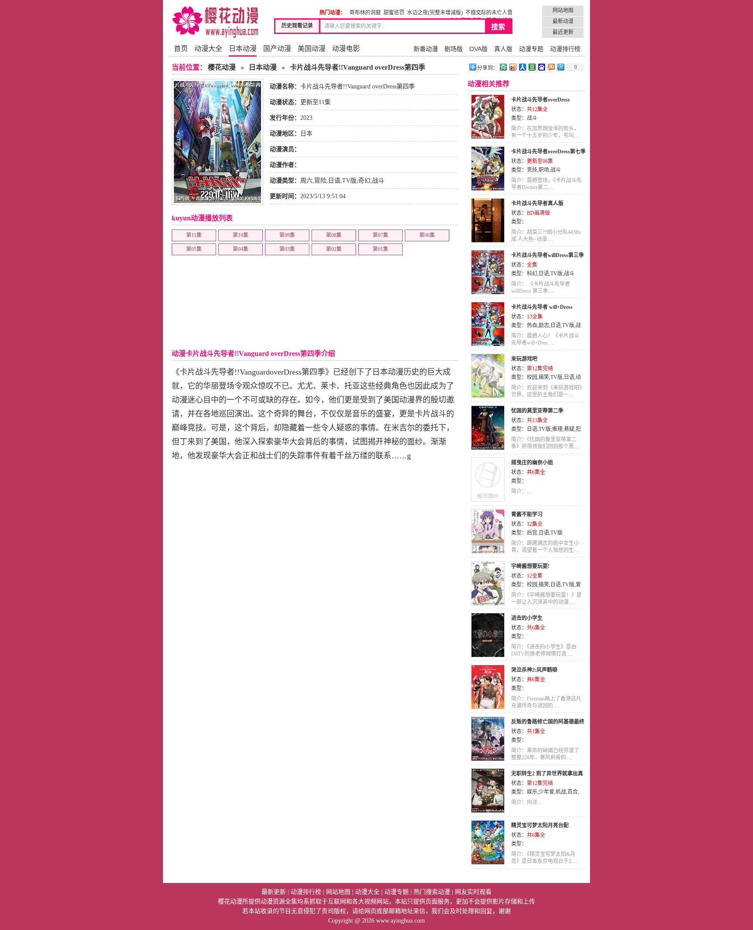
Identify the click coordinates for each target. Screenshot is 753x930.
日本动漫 (243, 48)
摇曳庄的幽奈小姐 (532, 463)
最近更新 (563, 32)
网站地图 (563, 10)
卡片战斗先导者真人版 (537, 203)
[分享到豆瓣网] (531, 66)
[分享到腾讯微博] (560, 66)
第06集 (427, 235)
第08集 (334, 235)
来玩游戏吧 (524, 359)
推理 (557, 429)
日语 (334, 180)
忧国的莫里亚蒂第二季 (537, 411)
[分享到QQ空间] (503, 66)
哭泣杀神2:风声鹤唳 (534, 670)
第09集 (287, 235)
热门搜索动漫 (432, 892)
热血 (532, 325)
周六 (306, 180)
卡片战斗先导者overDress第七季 (548, 152)
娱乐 (532, 792)
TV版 (349, 180)
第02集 (334, 249)
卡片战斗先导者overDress (540, 100)
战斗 (378, 180)
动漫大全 (208, 48)
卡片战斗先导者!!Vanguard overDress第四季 (357, 67)
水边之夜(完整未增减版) (435, 13)
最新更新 (273, 892)
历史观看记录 (297, 26)
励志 (544, 325)
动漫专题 (531, 48)
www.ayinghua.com (400, 920)
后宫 (532, 533)
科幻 (532, 274)
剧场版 (453, 48)
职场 (544, 170)
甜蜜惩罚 (393, 13)
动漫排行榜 (565, 48)
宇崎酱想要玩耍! (530, 566)
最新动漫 (563, 21)
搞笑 (544, 377)
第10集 (240, 235)
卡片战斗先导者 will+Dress (542, 307)
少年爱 (546, 792)
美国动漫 (312, 48)
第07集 (380, 235)
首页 (181, 48)
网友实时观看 (473, 892)
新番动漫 (426, 48)
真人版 (503, 48)
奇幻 (364, 180)
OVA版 (478, 48)
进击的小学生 (527, 618)
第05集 (194, 249)
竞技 (532, 170)
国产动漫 (277, 48)
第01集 (380, 249)
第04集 (240, 249)
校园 (532, 377)
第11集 (194, 235)
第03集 (287, 249)
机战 (561, 792)
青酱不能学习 (527, 514)
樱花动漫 (222, 67)
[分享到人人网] (522, 66)
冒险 (320, 180)
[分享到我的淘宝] (551, 66)
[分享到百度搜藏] (541, 66)
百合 (572, 792)
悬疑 (569, 429)
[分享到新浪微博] (512, 66)
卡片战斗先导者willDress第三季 (547, 255)
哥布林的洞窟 (365, 13)
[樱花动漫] (215, 21)
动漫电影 (346, 48)
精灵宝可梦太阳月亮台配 (540, 825)
